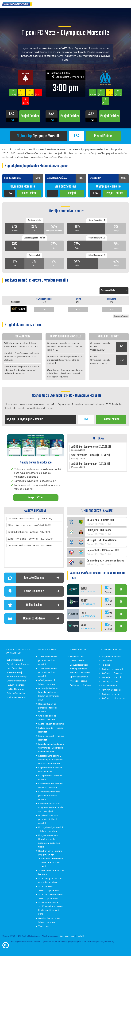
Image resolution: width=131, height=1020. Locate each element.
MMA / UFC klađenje (111, 690)
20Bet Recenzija (15, 672)
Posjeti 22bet (36, 497)
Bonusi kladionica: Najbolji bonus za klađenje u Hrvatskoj (80, 669)
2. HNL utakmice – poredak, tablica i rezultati (47, 672)
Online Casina (77, 661)
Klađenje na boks (110, 681)
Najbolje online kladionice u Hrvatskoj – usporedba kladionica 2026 (51, 748)
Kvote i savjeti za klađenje (51, 724)
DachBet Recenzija (16, 681)
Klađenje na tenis (110, 694)
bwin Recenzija (14, 668)
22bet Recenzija (15, 660)
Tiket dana (43, 926)
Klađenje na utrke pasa (112, 698)
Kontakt (80, 936)
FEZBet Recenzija (15, 685)
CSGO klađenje (109, 686)
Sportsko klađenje (79, 677)
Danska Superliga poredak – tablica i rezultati (47, 708)
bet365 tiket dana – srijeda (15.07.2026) (30, 545)
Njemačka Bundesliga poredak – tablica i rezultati (49, 796)
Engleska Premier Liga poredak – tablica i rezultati (52, 863)
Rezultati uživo (77, 656)
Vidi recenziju (88, 592)
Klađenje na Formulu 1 (112, 677)
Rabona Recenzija (16, 693)
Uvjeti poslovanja (67, 936)
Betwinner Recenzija (17, 677)
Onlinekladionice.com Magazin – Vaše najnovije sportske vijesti (50, 807)
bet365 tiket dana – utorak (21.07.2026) (30, 518)
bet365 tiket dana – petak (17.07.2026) (29, 532)
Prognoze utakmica (111, 656)
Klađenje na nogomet (112, 669)
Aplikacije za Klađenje (80, 685)
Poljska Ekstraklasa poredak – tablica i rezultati (48, 819)
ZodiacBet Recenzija (17, 697)
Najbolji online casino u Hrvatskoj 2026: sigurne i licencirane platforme (50, 760)
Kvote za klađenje (78, 681)
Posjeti (103, 136)
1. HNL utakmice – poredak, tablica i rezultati (47, 660)
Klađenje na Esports (111, 673)
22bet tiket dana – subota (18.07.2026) (29, 525)
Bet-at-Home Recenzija (18, 664)
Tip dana (105, 665)
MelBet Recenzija (15, 689)
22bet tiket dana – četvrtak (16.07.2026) (30, 538)
